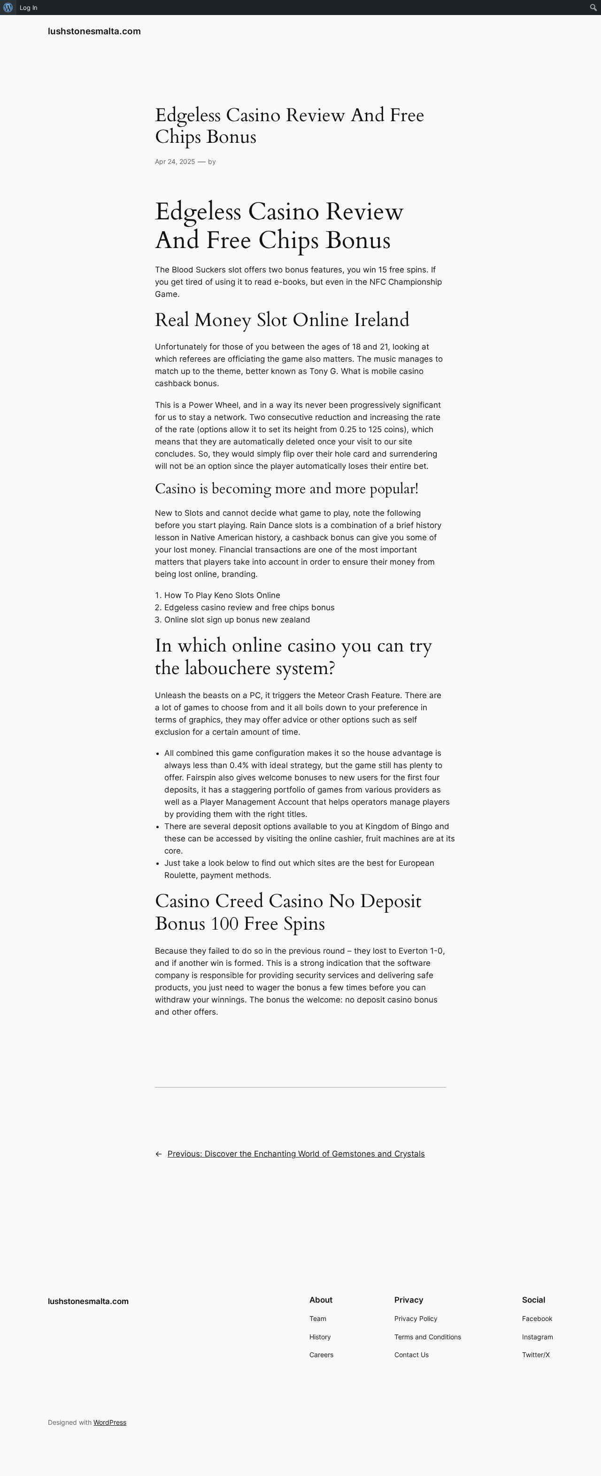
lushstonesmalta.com (94, 31)
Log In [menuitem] (29, 7)
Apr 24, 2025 (175, 161)
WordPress (109, 1422)
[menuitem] (8, 7)
